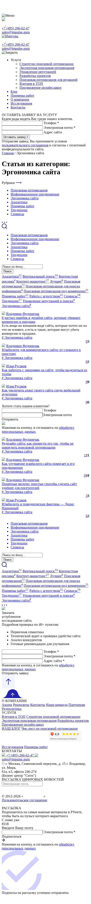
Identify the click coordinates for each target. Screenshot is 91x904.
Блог (14, 91)
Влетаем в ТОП (31, 83)
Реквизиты (21, 705)
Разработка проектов (35, 76)
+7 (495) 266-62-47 (15, 28)
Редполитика (11, 709)
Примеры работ (22, 95)
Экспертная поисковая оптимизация (46, 68)
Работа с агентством (46, 296)
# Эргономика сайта (17, 337)
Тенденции (19, 210)
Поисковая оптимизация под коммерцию (56, 291)
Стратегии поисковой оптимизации (46, 64)
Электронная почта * (59, 127)
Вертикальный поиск (40, 276)
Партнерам (76, 705)
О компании (20, 99)
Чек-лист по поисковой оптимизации (49, 728)
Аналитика (19, 202)
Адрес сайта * (54, 661)
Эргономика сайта (24, 198)
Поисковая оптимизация (29, 190)
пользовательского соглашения (25, 145)
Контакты (18, 107)
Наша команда (57, 705)
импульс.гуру (33, 796)
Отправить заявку (15, 673)
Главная (8, 153)
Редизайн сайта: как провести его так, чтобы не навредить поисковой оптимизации (38, 445)
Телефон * (51, 123)
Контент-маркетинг (32, 281)
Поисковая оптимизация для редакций (48, 80)
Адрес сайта (53, 132)
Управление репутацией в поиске (49, 301)
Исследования (21, 103)
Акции (7, 705)
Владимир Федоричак (22, 314)
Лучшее (56, 281)
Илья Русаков (16, 366)
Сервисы (17, 214)
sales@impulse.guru (16, 32)
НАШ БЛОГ (11, 728)
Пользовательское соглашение (24, 800)
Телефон (50, 410)
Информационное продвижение (35, 194)
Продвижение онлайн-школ (40, 87)
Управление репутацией (37, 72)
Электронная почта (57, 415)
